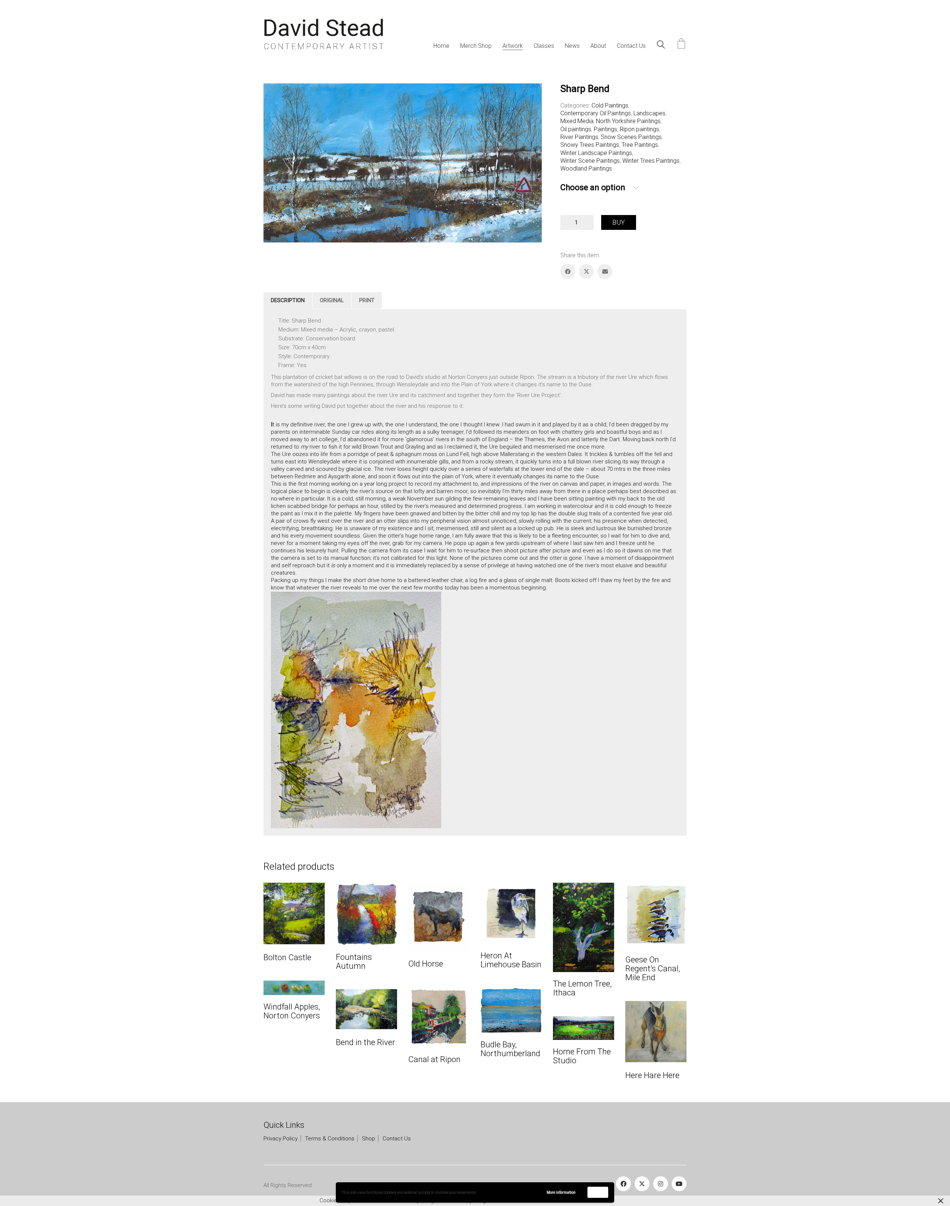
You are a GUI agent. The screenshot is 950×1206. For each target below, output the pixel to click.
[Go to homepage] (323, 34)
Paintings (605, 129)
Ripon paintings (639, 129)
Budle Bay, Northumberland (510, 1049)
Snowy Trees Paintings (589, 144)
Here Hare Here (652, 1075)
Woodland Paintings (586, 168)
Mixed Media (576, 121)
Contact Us (397, 1138)
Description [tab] (288, 300)
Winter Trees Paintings (650, 160)
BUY (618, 222)
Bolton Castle (287, 957)
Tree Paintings (640, 144)
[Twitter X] (586, 271)
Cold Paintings (610, 105)
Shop (368, 1138)
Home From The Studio (582, 1056)
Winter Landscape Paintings (596, 152)
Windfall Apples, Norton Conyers (291, 1011)
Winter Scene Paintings (590, 160)
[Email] (604, 271)
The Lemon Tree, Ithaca (582, 988)
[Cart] (681, 44)
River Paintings (579, 137)
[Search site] (661, 45)
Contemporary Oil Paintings (595, 113)
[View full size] (275, 95)
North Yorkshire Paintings (628, 121)
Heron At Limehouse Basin (511, 960)
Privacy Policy (280, 1138)
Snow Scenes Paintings (631, 137)
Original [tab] (332, 300)
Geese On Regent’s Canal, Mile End (652, 968)
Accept (598, 1192)
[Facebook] (567, 271)
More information (561, 1192)
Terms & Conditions (329, 1138)
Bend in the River (365, 1042)
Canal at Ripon (434, 1059)
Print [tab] (366, 300)
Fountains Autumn (354, 962)
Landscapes (649, 113)
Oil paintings (575, 129)
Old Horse (425, 963)
